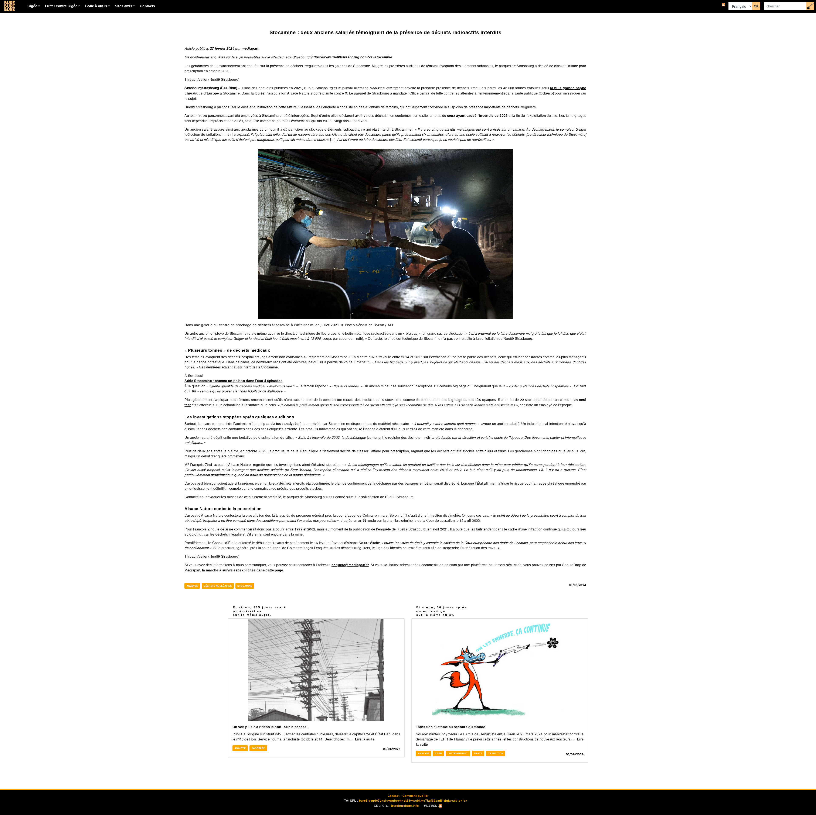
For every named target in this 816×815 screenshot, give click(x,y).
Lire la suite (364, 739)
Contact (394, 795)
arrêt (362, 520)
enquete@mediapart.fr (350, 565)
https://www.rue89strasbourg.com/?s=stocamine (351, 57)
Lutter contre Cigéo (61, 6)
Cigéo (32, 6)
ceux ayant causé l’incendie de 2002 (477, 115)
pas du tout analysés (281, 424)
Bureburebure (9, 6)
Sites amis (123, 6)
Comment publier (415, 795)
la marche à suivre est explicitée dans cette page (242, 570)
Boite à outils (96, 6)
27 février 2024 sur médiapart (234, 48)
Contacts (147, 6)
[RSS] (723, 6)
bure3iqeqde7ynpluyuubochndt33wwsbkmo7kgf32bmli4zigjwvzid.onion (413, 800)
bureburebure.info (405, 805)
